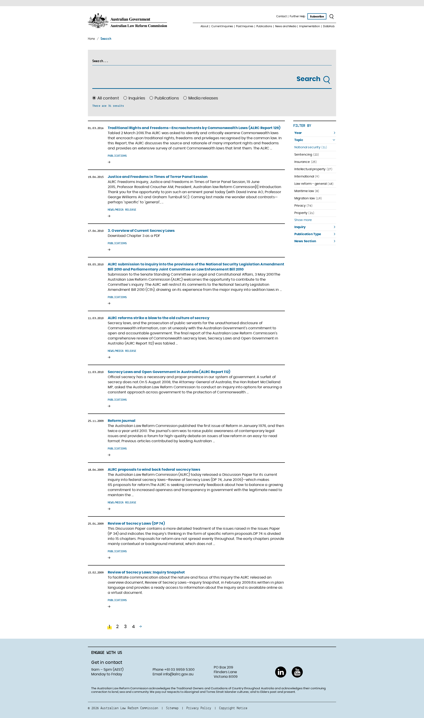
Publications (264, 26)
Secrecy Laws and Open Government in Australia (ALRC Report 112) (169, 372)
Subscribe (317, 16)
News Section (305, 241)
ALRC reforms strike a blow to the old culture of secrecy (158, 318)
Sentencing (306, 154)
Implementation (309, 26)
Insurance (305, 162)
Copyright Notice (233, 708)
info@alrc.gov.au (178, 674)
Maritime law (307, 191)
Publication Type (307, 234)
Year (298, 133)
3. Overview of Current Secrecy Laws (141, 230)
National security (310, 147)
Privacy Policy (198, 708)
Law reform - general (314, 184)
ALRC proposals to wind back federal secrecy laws (154, 469)
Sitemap (172, 708)
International (307, 176)
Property (304, 213)
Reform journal (121, 421)
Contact (281, 16)
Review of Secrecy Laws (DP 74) (136, 523)
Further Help (297, 16)
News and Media (285, 26)
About (204, 26)
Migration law (308, 198)
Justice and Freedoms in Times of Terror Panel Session (158, 177)
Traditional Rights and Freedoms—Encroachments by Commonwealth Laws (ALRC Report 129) (194, 128)
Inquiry (300, 227)
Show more (303, 220)
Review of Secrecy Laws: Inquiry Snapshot (146, 572)
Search (309, 79)
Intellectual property (313, 169)
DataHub (329, 26)
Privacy (303, 206)
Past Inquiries (244, 26)
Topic (298, 140)
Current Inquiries (222, 26)
